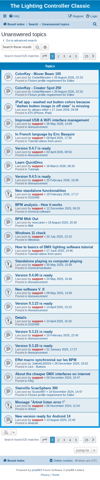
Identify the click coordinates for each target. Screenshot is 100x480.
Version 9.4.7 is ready (33, 148)
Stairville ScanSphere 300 (36, 388)
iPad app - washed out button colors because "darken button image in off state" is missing (52, 104)
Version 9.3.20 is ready (34, 346)
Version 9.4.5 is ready (33, 177)
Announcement (37, 127)
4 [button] (70, 56)
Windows (34, 239)
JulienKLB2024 (41, 363)
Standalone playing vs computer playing (48, 261)
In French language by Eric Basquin (45, 134)
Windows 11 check (30, 233)
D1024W (33, 197)
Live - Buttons (37, 366)
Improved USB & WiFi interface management (52, 120)
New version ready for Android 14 (42, 416)
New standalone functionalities (40, 191)
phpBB (36, 470)
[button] (45, 56)
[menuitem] (14, 16)
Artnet (32, 409)
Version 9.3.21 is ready (34, 332)
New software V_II (30, 289)
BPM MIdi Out (26, 219)
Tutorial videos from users (45, 141)
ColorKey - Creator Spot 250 (38, 88)
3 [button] (64, 56)
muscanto (38, 222)
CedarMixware (41, 77)
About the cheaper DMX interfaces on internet (52, 374)
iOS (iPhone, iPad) (40, 112)
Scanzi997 (39, 391)
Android (33, 423)
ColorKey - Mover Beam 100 (38, 74)
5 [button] (76, 56)
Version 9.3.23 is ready (34, 303)
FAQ (31, 380)
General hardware (39, 268)
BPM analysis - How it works (38, 205)
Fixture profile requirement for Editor (51, 80)
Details (20, 318)
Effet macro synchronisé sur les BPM (46, 360)
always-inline (40, 109)
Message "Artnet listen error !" (40, 402)
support (37, 123)
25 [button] (86, 56)
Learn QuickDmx (29, 162)
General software (39, 211)
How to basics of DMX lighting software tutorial (54, 247)
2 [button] (58, 56)
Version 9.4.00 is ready (34, 275)
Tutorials (33, 169)
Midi (30, 225)
